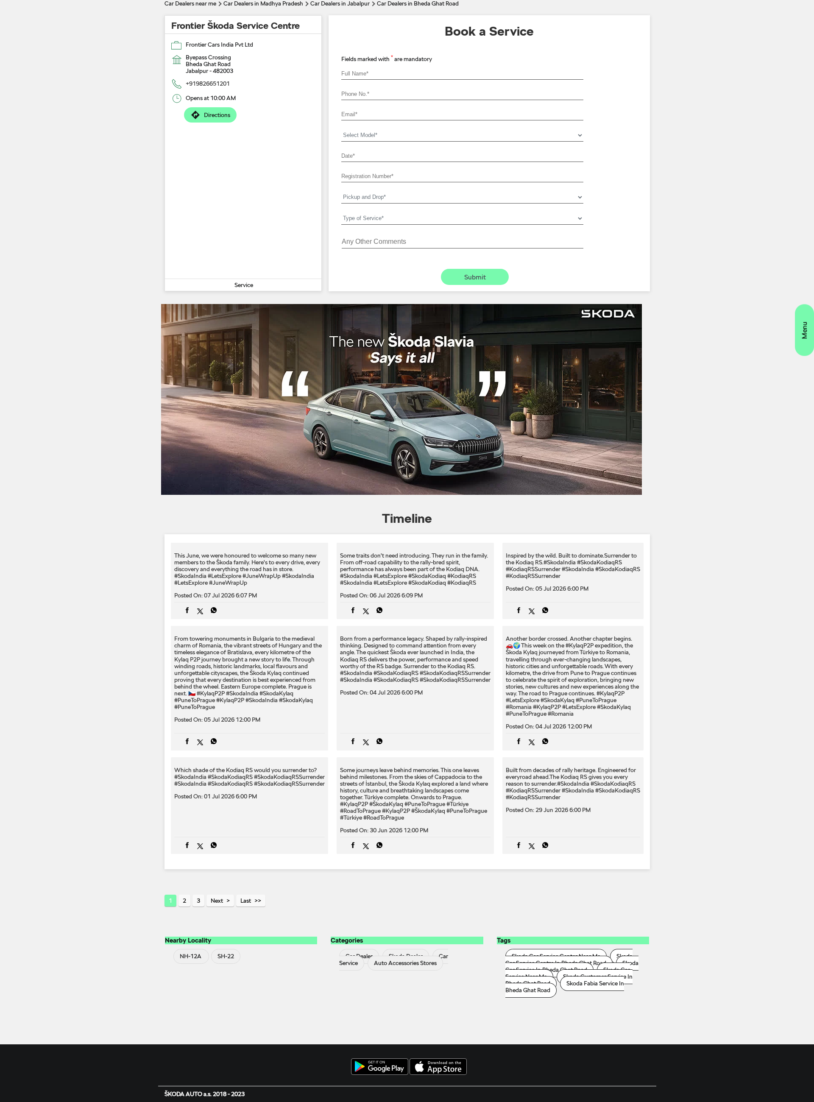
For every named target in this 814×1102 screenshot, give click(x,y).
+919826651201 (208, 83)
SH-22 (225, 956)
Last (245, 900)
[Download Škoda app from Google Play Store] (379, 1067)
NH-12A (190, 956)
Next (217, 900)
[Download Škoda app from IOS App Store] (438, 1067)
